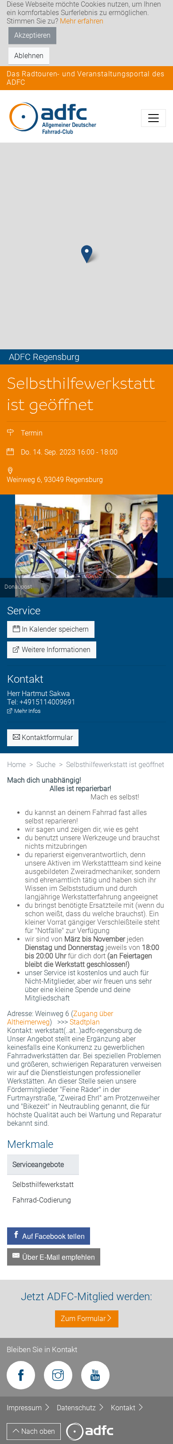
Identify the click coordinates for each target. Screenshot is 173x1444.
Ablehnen (28, 55)
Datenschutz (77, 1408)
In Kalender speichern (54, 629)
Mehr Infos (27, 711)
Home (16, 764)
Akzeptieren (32, 35)
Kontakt (124, 1408)
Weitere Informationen (55, 649)
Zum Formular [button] (83, 1318)
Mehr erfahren (81, 21)
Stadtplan (85, 1022)
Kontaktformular (46, 737)
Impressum (25, 1408)
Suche (45, 764)
